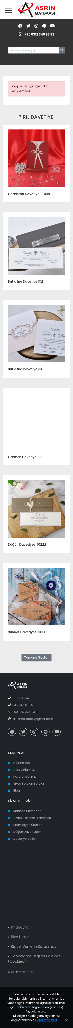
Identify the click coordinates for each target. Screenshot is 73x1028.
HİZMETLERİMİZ (19, 801)
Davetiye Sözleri (25, 838)
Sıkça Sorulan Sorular (28, 783)
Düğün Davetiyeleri (27, 832)
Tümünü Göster (36, 657)
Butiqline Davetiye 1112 (25, 281)
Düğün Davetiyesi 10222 (27, 544)
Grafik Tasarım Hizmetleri (32, 818)
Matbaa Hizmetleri (27, 811)
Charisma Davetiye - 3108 (29, 194)
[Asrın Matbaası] (37, 9)
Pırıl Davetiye (35, 117)
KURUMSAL (16, 752)
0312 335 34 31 (22, 698)
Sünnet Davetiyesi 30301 (27, 632)
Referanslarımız (24, 776)
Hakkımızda (21, 762)
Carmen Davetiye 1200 (26, 457)
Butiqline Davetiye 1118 (25, 369)
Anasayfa (19, 927)
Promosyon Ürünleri (27, 825)
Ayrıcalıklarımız (24, 769)
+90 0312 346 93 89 (39, 34)
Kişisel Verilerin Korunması (34, 946)
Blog (16, 790)
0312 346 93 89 (22, 705)
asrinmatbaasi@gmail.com (33, 719)
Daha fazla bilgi (46, 1020)
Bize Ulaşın (20, 936)
